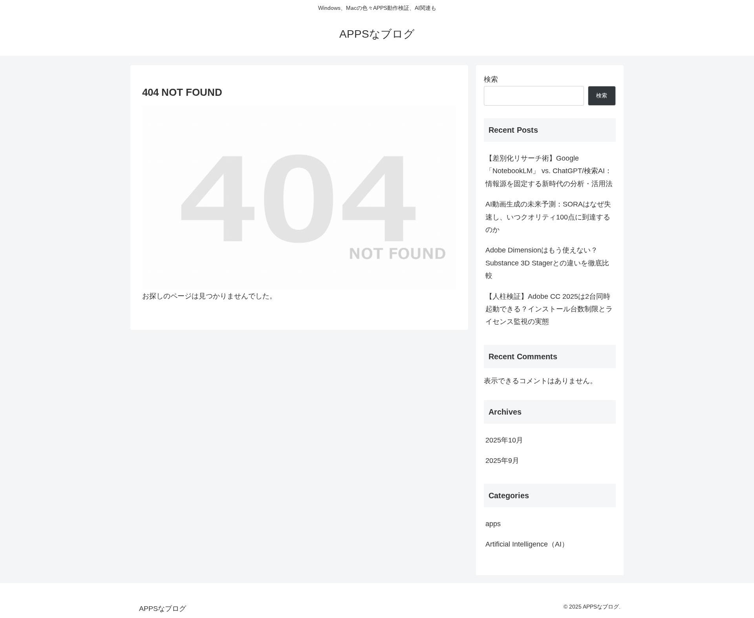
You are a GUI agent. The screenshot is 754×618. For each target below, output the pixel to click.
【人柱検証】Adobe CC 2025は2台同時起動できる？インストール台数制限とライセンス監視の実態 (549, 309)
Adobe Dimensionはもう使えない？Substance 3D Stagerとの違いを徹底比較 (547, 263)
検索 (491, 79)
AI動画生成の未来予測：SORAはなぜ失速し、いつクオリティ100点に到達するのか (548, 217)
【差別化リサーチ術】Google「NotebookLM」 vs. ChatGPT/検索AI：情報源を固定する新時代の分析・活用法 (549, 171)
